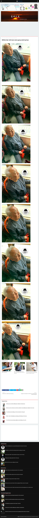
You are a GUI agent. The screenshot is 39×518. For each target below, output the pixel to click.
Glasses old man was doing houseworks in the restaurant (14, 495)
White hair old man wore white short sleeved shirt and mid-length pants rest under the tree (31, 372)
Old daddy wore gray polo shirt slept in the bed (6, 372)
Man (4, 37)
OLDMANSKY (4, 516)
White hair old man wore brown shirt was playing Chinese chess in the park (19, 372)
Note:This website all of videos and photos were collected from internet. (28, 516)
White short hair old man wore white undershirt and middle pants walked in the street (20, 407)
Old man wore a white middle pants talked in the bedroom (15, 403)
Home (3, 37)
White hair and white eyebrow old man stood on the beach (14, 499)
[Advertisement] (19, 29)
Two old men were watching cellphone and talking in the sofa (16, 420)
